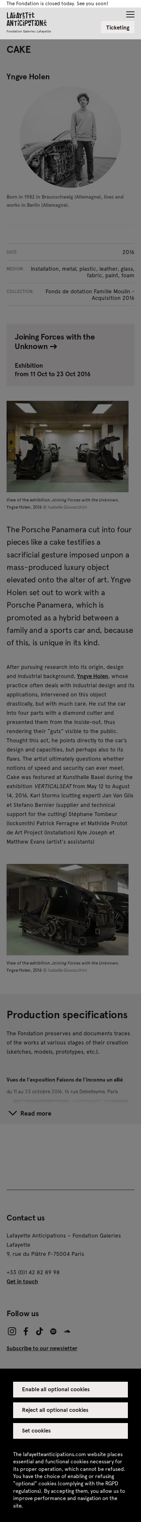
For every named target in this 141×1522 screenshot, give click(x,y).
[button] (130, 12)
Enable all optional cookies (56, 1389)
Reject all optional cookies (55, 1410)
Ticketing (118, 27)
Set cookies (36, 1430)
